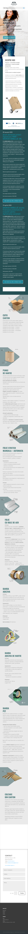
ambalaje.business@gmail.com (12, 862)
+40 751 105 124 (11, 861)
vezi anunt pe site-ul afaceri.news (13, 201)
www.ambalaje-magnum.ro (9, 865)
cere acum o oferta (9, 37)
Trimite (22, 893)
